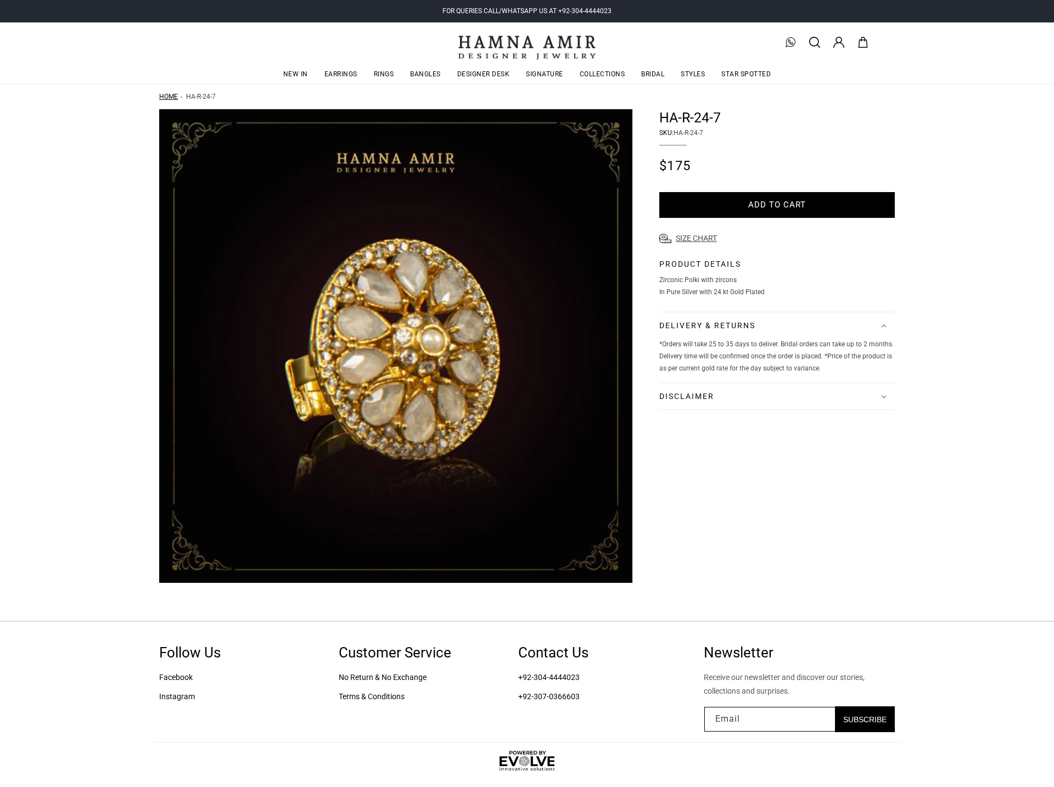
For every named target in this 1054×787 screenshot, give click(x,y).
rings (384, 74)
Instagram (177, 696)
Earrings (340, 74)
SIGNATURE (544, 74)
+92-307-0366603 (549, 696)
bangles (425, 74)
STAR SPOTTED (746, 74)
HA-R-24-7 (201, 96)
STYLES (693, 74)
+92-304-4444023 (549, 677)
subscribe (865, 719)
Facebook (176, 677)
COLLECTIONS (602, 74)
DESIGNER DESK (483, 74)
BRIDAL (652, 74)
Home (168, 96)
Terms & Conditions (372, 696)
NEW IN (295, 74)
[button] (815, 42)
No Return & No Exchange (383, 677)
